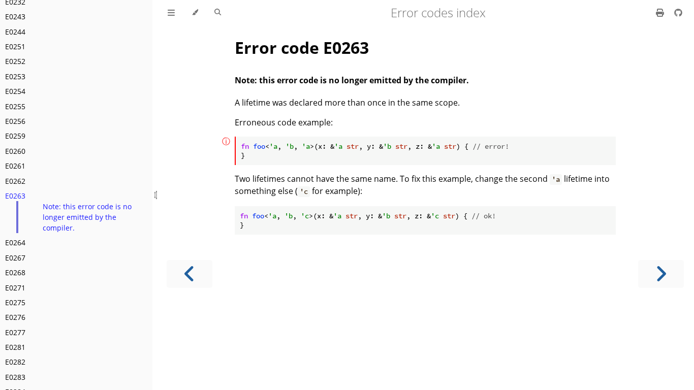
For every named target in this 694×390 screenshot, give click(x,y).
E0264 (15, 242)
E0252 (15, 61)
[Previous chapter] (189, 274)
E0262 (15, 181)
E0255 (15, 106)
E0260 (15, 151)
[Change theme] (194, 12)
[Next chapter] (661, 274)
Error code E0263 (302, 47)
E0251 (15, 46)
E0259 (15, 136)
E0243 (15, 16)
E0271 (15, 287)
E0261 (15, 166)
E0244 (15, 32)
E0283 (15, 377)
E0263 (15, 196)
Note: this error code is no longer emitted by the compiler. (87, 217)
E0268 (15, 272)
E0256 (15, 121)
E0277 (15, 332)
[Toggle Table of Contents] (171, 12)
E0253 (15, 76)
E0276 (15, 317)
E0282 (15, 362)
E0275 (15, 302)
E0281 (15, 347)
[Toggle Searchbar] (217, 12)
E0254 (15, 91)
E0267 (15, 258)
